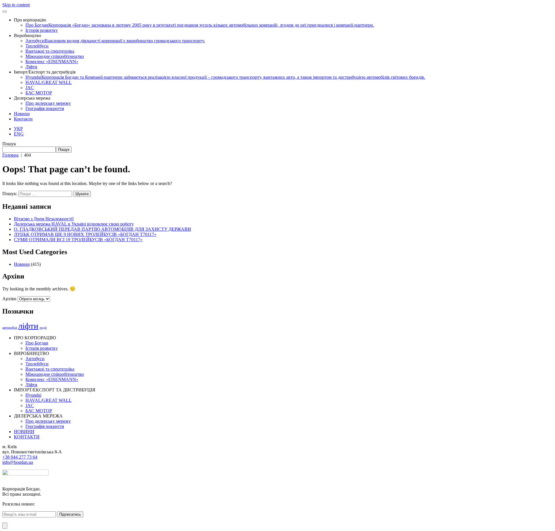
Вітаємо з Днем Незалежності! (44, 218)
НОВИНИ (24, 431)
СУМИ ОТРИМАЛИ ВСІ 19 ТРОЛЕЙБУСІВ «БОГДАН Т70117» (78, 239)
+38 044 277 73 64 (19, 457)
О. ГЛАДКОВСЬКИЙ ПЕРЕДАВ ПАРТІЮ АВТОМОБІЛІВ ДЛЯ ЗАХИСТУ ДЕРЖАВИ (102, 229)
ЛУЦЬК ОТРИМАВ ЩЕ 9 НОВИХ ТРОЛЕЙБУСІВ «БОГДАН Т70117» (85, 234)
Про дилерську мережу (48, 103)
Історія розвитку (41, 30)
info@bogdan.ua (17, 462)
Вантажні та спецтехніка (49, 51)
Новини (22, 113)
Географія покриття (44, 108)
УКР (18, 128)
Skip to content (16, 4)
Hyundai (225, 77)
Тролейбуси (37, 45)
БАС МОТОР (38, 92)
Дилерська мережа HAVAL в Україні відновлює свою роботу (74, 223)
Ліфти (31, 66)
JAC (29, 87)
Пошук (9, 143)
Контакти (23, 118)
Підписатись (70, 514)
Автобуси (115, 40)
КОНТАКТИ (27, 436)
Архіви (9, 298)
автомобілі (9, 327)
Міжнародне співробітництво (54, 56)
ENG (19, 133)
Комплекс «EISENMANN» (51, 61)
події (43, 327)
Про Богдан (199, 25)
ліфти (28, 325)
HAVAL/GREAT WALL (48, 82)
